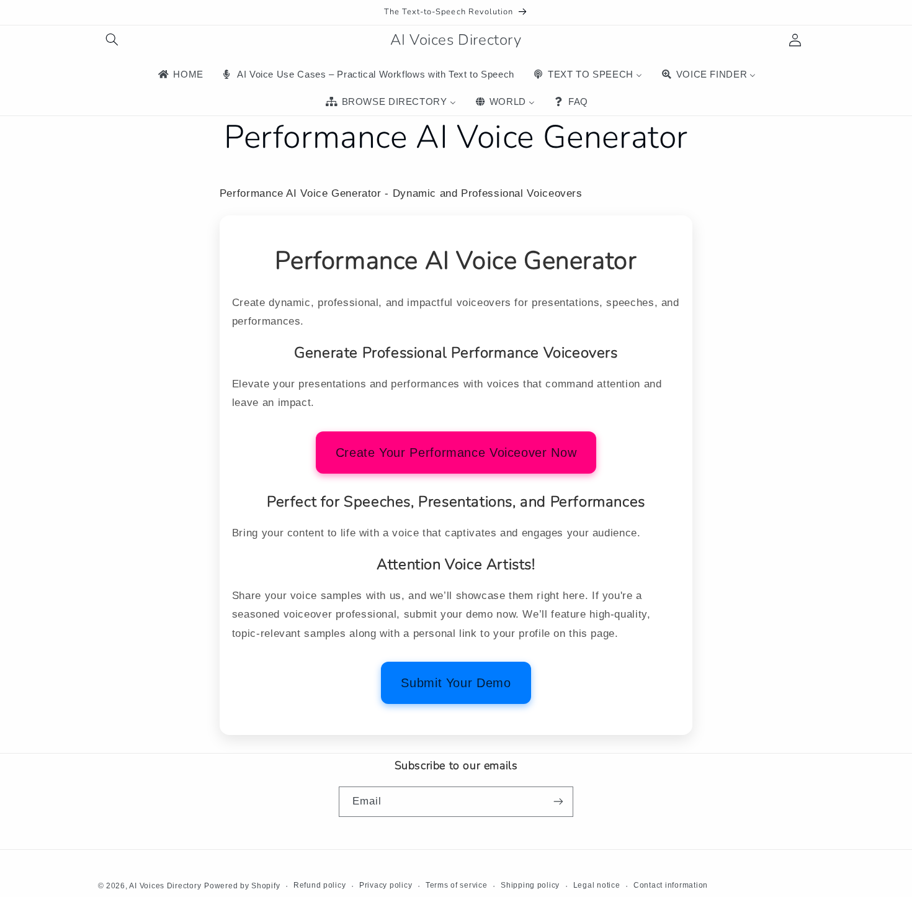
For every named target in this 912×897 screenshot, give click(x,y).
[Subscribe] (558, 801)
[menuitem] (179, 74)
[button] (112, 39)
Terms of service (457, 885)
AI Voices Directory (165, 885)
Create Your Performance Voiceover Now (456, 452)
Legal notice (596, 885)
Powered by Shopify (242, 885)
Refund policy (319, 885)
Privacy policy (385, 885)
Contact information (670, 885)
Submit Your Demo (456, 683)
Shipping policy (530, 885)
